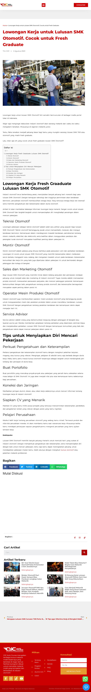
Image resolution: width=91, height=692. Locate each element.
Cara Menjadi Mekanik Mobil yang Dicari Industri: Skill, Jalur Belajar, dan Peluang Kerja (75, 590)
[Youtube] (21, 678)
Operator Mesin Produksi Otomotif (19, 162)
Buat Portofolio (13, 171)
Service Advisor (13, 164)
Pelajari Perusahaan (14, 177)
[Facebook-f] (5, 678)
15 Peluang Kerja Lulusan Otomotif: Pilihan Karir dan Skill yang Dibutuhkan (76, 577)
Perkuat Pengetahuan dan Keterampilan (21, 169)
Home (5, 25)
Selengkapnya (27, 570)
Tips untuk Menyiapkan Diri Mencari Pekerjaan (23, 166)
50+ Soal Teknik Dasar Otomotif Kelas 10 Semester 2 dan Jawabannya (33, 565)
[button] (43, 5)
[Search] (84, 552)
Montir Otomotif (13, 158)
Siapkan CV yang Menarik (17, 175)
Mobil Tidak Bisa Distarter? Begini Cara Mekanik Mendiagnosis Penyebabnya (76, 565)
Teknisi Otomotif (13, 156)
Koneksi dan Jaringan (15, 173)
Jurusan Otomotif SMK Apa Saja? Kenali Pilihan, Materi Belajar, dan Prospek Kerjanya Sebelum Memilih (33, 590)
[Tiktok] (16, 678)
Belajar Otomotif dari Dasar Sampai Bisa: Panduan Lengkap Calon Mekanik (32, 578)
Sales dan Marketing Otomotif (18, 160)
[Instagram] (11, 678)
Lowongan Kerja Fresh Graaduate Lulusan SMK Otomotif (26, 153)
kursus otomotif (67, 450)
